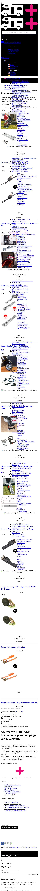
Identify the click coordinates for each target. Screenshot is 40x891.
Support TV (15, 88)
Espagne (12, 75)
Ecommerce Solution (14, 847)
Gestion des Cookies (10, 795)
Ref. (19, 157)
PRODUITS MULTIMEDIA (20, 82)
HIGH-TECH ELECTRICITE (18, 80)
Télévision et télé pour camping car (14, 805)
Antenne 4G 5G (16, 83)
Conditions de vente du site (12, 785)
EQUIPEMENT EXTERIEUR (16, 85)
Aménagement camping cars (12, 804)
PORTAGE (8, 87)
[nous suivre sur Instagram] (5, 844)
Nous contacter (14, 49)
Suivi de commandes (10, 788)
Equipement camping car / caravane (14, 809)
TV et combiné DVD (18, 87)
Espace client (8, 786)
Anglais (12, 72)
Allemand (13, 73)
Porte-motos (8, 89)
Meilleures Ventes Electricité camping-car (16, 807)
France (12, 65)
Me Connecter (32, 874)
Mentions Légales (33, 847)
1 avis (2, 229)
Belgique (12, 68)
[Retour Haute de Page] (1, 850)
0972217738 (17, 42)
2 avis (2, 289)
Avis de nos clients (9, 793)
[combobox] (19, 32)
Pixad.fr (26, 847)
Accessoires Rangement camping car (15, 810)
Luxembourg (14, 66)
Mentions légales (9, 790)
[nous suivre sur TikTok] (8, 844)
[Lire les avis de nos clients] (19, 37)
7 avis (2, 166)
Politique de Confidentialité (12, 791)
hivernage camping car (11, 802)
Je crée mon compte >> (9, 887)
